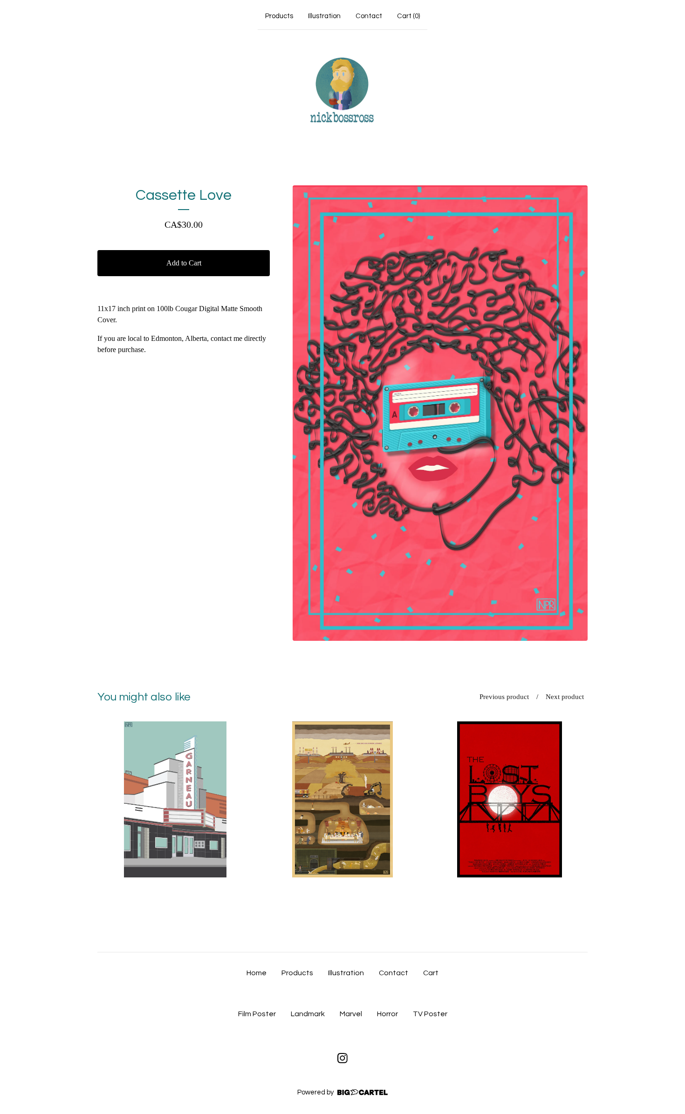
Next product (565, 696)
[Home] (342, 91)
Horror (387, 1014)
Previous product (504, 696)
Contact (369, 16)
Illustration (324, 16)
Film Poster (257, 1014)
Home (257, 973)
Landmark (308, 1014)
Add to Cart (183, 263)
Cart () (408, 16)
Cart (430, 973)
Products (279, 16)
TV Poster (430, 1014)
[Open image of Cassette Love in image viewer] (440, 413)
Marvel (351, 1014)
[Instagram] (342, 1058)
